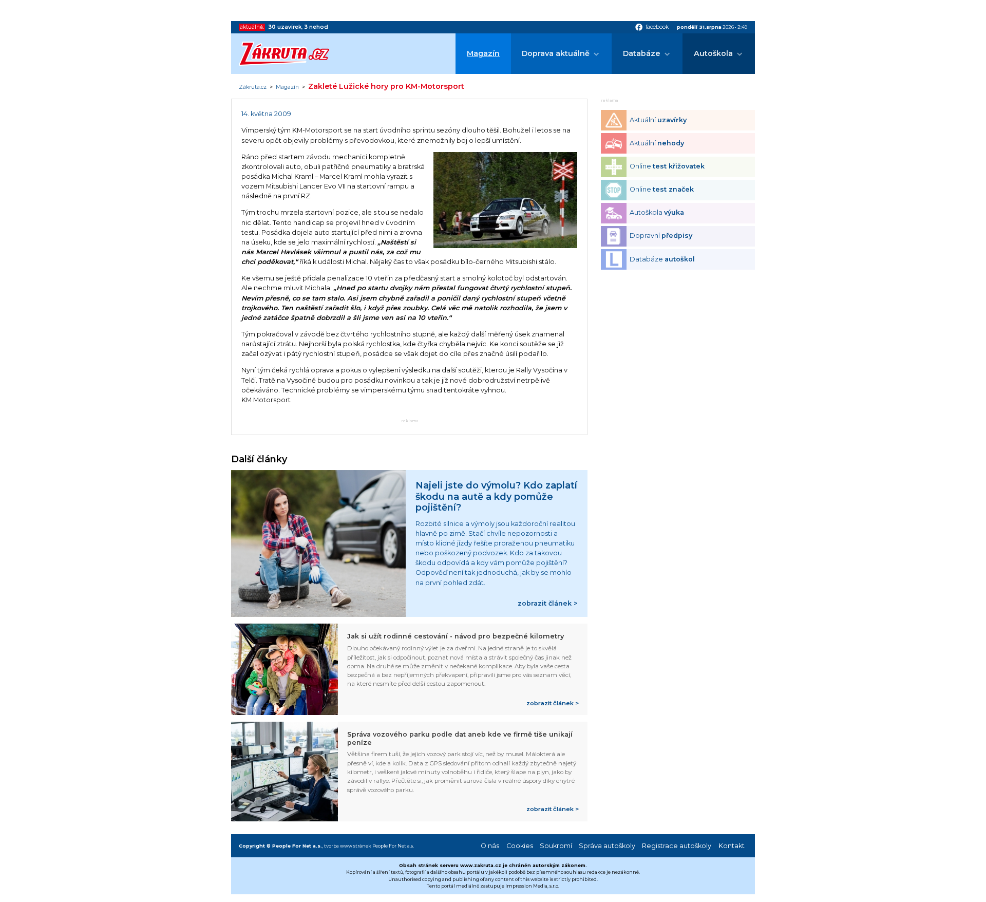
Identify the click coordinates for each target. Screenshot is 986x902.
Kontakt (731, 846)
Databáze (641, 53)
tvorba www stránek (347, 846)
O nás (490, 846)
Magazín (483, 53)
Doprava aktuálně (556, 53)
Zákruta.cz (253, 87)
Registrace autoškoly (676, 846)
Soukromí (556, 846)
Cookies (519, 846)
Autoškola (713, 53)
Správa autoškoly (607, 846)
